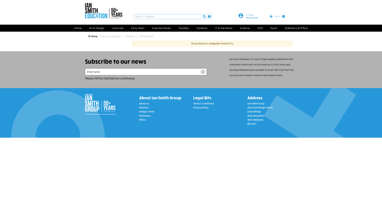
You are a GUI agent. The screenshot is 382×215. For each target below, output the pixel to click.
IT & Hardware (223, 28)
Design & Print (146, 111)
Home (78, 28)
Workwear (145, 115)
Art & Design (96, 28)
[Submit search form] (204, 16)
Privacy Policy (200, 107)
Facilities (184, 28)
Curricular (118, 28)
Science (245, 28)
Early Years (138, 28)
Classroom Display (110, 36)
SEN (260, 28)
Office (142, 119)
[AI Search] (209, 16)
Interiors (143, 107)
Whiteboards (147, 36)
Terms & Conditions (203, 103)
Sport (273, 28)
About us (144, 103)
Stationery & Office (296, 28)
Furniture (202, 28)
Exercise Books (161, 28)
